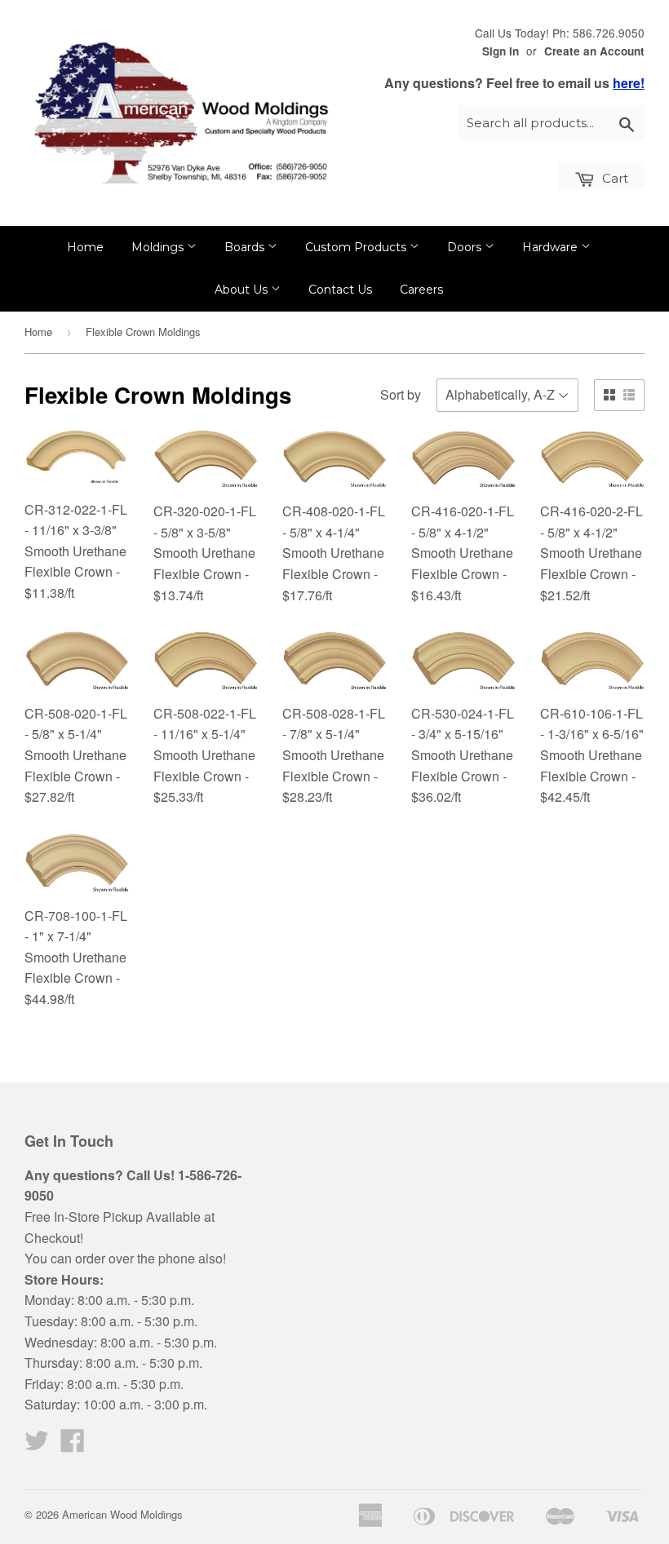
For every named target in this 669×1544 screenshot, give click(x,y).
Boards (246, 247)
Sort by (400, 394)
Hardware (551, 247)
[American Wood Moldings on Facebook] (72, 1445)
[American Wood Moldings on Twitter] (36, 1445)
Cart (613, 178)
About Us (243, 289)
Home (85, 247)
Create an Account (594, 51)
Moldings (159, 247)
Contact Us (340, 289)
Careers (421, 289)
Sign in (500, 51)
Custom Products (357, 247)
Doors (466, 247)
